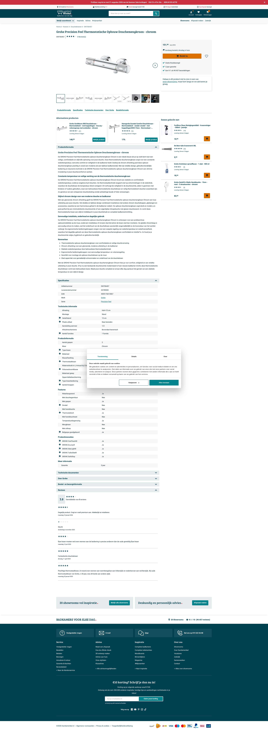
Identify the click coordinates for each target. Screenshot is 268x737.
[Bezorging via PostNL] (158, 726)
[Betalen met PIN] (189, 725)
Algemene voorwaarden (85, 726)
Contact (177, 663)
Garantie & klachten (63, 663)
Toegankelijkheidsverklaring (122, 726)
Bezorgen (59, 657)
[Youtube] (135, 709)
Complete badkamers (143, 647)
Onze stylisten (101, 660)
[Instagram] (142, 709)
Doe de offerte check (103, 650)
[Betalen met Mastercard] (183, 725)
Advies (87, 20)
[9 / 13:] (136, 98)
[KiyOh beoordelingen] (152, 725)
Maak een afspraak (103, 647)
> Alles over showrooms (183, 668)
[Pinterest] (138, 709)
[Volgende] (155, 65)
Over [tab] (165, 356)
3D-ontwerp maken (103, 653)
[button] (206, 56)
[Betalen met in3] (208, 726)
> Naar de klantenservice (65, 670)
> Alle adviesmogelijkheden (106, 668)
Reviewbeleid (61, 667)
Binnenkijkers (140, 657)
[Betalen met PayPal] (196, 726)
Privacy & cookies (103, 726)
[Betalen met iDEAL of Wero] (164, 725)
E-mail (108, 633)
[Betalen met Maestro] (177, 725)
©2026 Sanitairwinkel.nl (65, 726)
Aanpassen (132, 382)
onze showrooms (170, 82)
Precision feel (106, 301)
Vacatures (178, 653)
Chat (146, 633)
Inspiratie (80, 20)
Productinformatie (64, 110)
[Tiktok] (145, 709)
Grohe (103, 297)
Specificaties (78, 110)
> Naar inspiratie (141, 668)
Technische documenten (94, 110)
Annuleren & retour (63, 660)
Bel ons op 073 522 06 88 (193, 633)
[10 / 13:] (145, 98)
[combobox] (131, 13)
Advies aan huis (101, 657)
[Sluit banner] (264, 2)
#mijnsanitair (97, 20)
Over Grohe (109, 110)
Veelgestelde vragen (74, 633)
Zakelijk (208, 20)
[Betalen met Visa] (171, 725)
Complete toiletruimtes (143, 650)
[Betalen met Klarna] (202, 725)
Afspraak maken (197, 20)
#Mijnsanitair (140, 663)
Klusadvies (100, 663)
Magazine (138, 660)
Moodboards (139, 653)
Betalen (59, 653)
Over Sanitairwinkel (181, 650)
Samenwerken (179, 660)
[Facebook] (132, 709)
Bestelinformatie (122, 110)
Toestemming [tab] (103, 356)
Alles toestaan (164, 382)
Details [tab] (134, 356)
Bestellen (59, 650)
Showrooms (184, 20)
